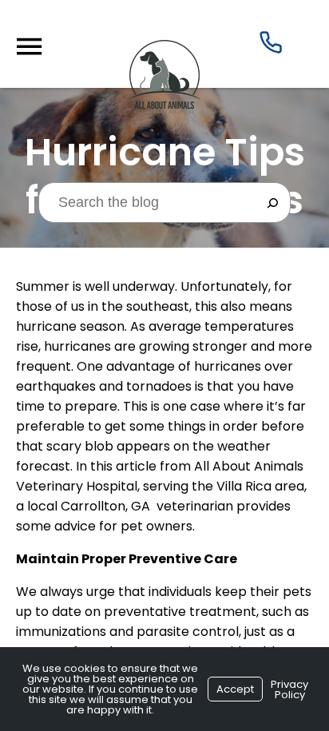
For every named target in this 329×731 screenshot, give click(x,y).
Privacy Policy (289, 689)
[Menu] (29, 47)
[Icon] (270, 46)
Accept (235, 689)
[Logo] (164, 109)
